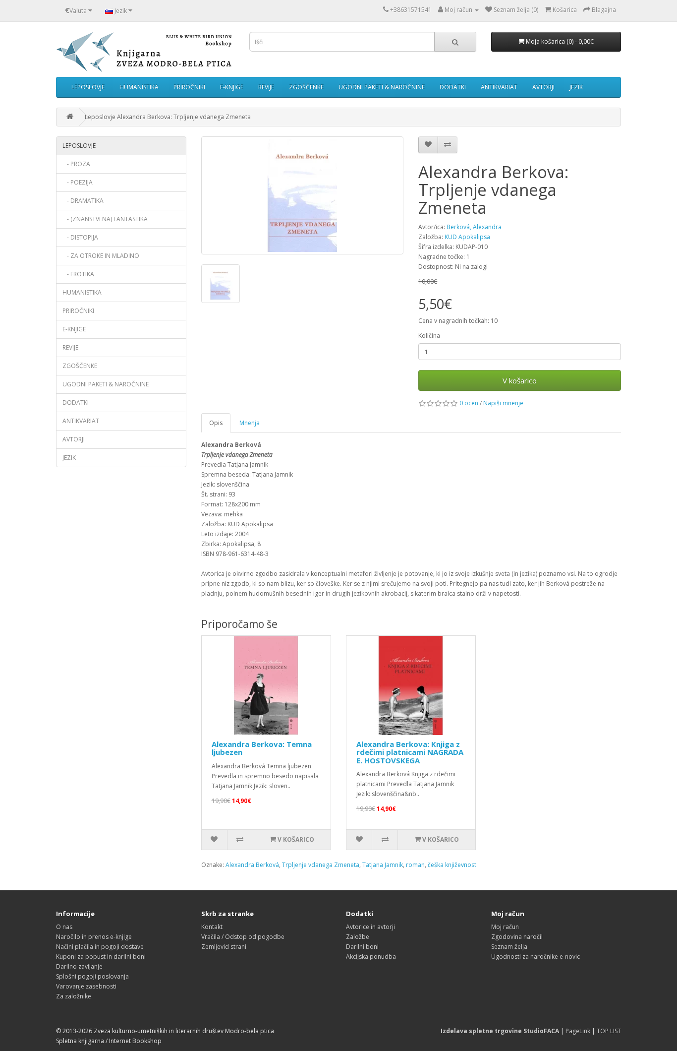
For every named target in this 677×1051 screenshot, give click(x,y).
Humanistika (139, 87)
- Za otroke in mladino (100, 255)
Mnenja (249, 423)
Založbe (357, 936)
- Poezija (77, 182)
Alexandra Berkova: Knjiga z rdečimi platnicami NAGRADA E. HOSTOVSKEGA (409, 752)
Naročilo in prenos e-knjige (94, 936)
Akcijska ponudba (371, 956)
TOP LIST (609, 1031)
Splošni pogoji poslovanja (92, 976)
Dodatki (453, 87)
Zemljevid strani (223, 946)
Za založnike (73, 996)
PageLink (577, 1031)
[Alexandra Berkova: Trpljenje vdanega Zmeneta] (302, 195)
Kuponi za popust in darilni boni (101, 956)
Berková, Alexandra (474, 227)
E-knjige (231, 87)
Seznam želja (509, 946)
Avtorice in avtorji (370, 927)
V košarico (520, 380)
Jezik (576, 87)
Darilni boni (362, 946)
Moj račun (505, 927)
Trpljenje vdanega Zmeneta (320, 865)
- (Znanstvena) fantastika (105, 219)
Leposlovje (88, 87)
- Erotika (78, 274)
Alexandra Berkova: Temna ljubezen (262, 748)
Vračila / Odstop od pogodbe (242, 936)
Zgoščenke (306, 87)
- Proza (76, 164)
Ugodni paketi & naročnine (381, 87)
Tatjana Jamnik (382, 865)
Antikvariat (499, 87)
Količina (429, 335)
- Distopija (80, 237)
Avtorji (543, 87)
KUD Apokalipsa (467, 237)
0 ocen (468, 403)
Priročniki (189, 87)
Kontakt (212, 927)
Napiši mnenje (503, 403)
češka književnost (452, 865)
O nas (64, 927)
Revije (266, 87)
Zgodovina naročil (517, 936)
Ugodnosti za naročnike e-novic (535, 956)
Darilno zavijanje (79, 966)
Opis (216, 423)
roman (415, 865)
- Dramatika (83, 200)
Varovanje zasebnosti (86, 986)
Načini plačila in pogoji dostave (100, 946)
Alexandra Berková (252, 865)
